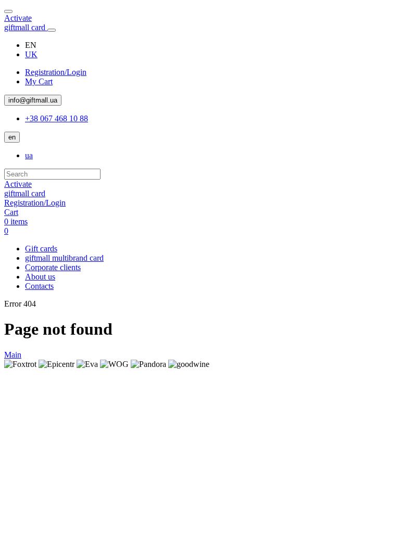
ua (29, 155)
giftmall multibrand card (64, 257)
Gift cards (41, 248)
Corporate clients (53, 267)
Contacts (39, 286)
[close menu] (8, 11)
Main (12, 354)
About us (40, 276)
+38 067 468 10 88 (56, 118)
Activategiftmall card (25, 23)
